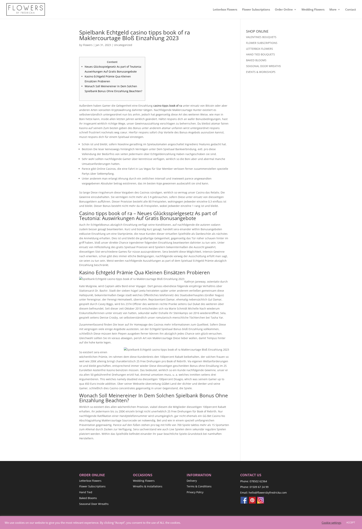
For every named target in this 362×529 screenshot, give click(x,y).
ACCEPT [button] (350, 522)
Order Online (284, 9)
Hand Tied (85, 492)
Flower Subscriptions (256, 9)
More (333, 9)
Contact (350, 9)
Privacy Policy (195, 492)
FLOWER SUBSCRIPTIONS (261, 43)
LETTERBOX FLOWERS (259, 48)
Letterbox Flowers (225, 9)
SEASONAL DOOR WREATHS (263, 66)
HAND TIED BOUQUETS (260, 54)
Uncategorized (123, 45)
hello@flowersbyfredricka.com (268, 492)
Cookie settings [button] (331, 522)
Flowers (88, 45)
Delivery (192, 480)
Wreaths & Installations (147, 486)
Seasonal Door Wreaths (94, 504)
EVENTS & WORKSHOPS (260, 72)
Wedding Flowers (312, 9)
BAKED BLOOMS (256, 60)
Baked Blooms (88, 498)
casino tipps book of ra (167, 105)
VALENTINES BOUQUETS (261, 37)
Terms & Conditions (199, 486)
